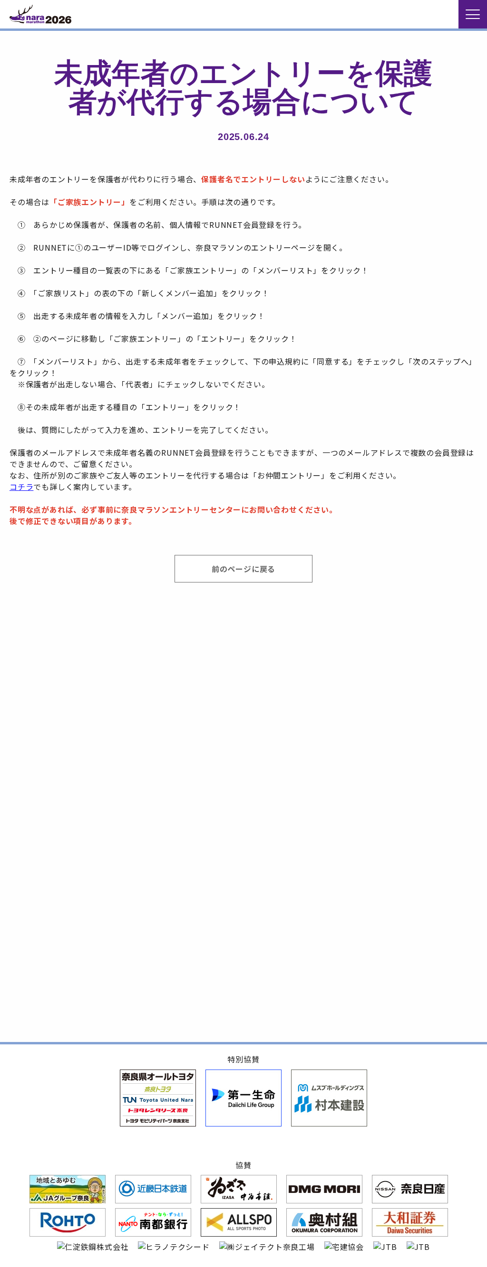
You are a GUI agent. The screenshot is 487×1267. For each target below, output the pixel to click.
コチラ (21, 486)
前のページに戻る (243, 568)
